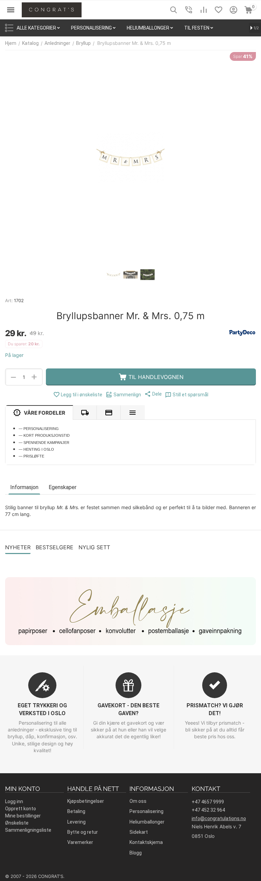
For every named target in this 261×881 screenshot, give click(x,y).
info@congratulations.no (219, 818)
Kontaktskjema (146, 842)
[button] (153, 394)
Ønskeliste (17, 823)
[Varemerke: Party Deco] (242, 332)
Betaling (76, 811)
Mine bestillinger (23, 815)
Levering (76, 822)
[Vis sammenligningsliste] (203, 9)
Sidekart (138, 832)
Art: (9, 300)
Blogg (135, 853)
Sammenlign (127, 394)
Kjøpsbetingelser (85, 801)
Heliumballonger (146, 822)
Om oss (137, 801)
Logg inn (14, 801)
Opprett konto (20, 808)
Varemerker (80, 842)
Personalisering (146, 811)
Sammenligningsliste (28, 830)
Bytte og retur (82, 832)
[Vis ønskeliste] (218, 9)
